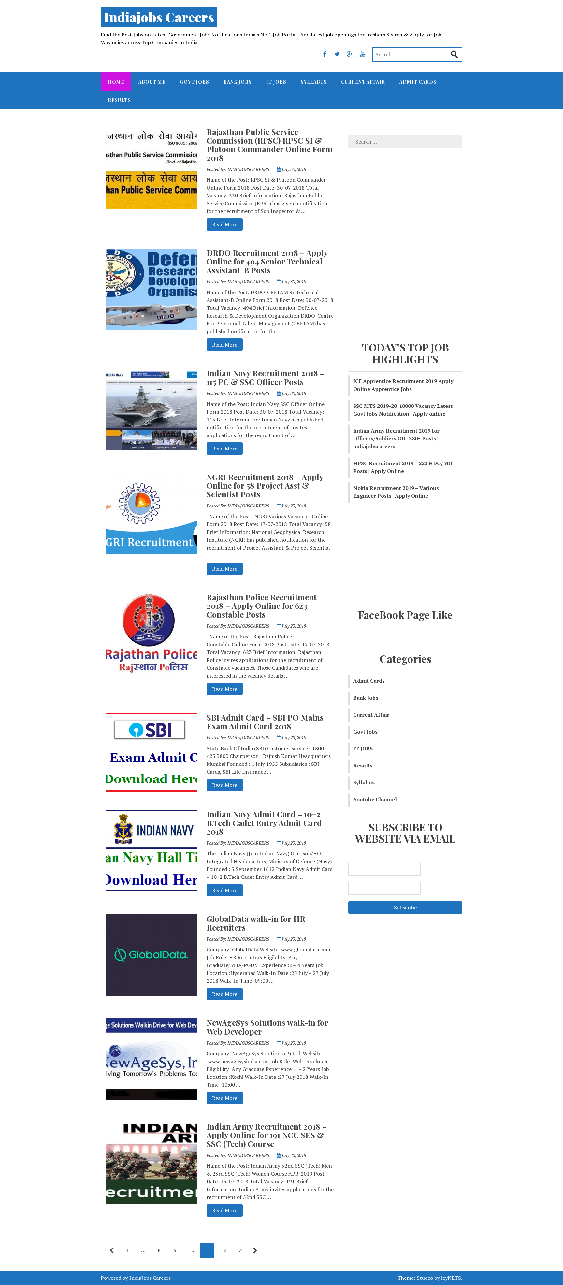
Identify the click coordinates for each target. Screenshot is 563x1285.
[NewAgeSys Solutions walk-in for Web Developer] (151, 1058)
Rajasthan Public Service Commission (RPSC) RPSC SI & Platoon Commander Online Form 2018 (270, 144)
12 (223, 1250)
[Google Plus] (350, 54)
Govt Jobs (194, 82)
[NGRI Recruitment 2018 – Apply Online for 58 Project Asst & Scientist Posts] (151, 512)
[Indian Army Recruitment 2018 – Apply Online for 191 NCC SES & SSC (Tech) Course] (151, 1162)
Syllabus (314, 82)
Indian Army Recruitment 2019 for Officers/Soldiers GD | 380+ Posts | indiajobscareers (396, 438)
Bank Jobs (238, 82)
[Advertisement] (405, 247)
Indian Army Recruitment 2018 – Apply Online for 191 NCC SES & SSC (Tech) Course (267, 1135)
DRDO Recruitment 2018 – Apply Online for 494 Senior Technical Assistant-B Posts (267, 261)
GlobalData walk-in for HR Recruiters (256, 922)
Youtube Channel (375, 799)
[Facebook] (324, 54)
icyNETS (451, 1277)
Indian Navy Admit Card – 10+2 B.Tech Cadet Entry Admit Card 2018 (264, 822)
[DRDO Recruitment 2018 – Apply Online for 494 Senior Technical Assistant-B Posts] (151, 288)
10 (191, 1250)
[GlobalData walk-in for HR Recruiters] (151, 954)
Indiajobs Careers (159, 16)
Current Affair (363, 82)
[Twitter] (337, 54)
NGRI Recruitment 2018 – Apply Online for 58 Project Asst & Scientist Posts (265, 485)
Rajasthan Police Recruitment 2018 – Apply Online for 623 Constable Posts (262, 606)
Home (116, 82)
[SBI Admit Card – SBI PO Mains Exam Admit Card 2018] (151, 751)
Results (119, 100)
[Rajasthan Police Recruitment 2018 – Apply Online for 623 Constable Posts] (151, 632)
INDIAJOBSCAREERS (248, 169)
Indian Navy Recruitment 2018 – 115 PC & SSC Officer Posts (266, 377)
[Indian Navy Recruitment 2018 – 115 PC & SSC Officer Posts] (151, 408)
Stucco (425, 1277)
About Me (152, 82)
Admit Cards (418, 82)
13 (239, 1250)
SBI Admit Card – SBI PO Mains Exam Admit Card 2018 (265, 721)
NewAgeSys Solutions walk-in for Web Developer (267, 1026)
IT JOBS (276, 82)
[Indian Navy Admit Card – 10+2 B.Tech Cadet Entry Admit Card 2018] (151, 849)
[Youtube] (362, 54)
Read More (222, 224)
